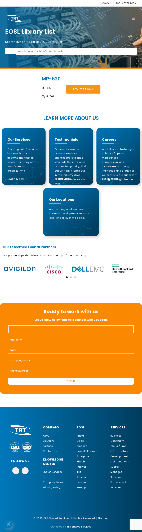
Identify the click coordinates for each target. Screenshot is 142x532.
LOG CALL (106, 3)
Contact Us (50, 451)
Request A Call (83, 89)
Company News (53, 482)
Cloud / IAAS (118, 446)
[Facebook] (15, 470)
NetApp (81, 487)
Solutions (49, 441)
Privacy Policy (51, 487)
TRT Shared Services (79, 526)
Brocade (82, 446)
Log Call (11, 521)
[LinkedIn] (25, 470)
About (47, 435)
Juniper (81, 477)
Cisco (80, 441)
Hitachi (81, 461)
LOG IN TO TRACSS (126, 3)
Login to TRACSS (12, 525)
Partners (48, 446)
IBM (79, 472)
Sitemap (103, 518)
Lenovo (81, 482)
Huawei (81, 466)
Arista (80, 435)
